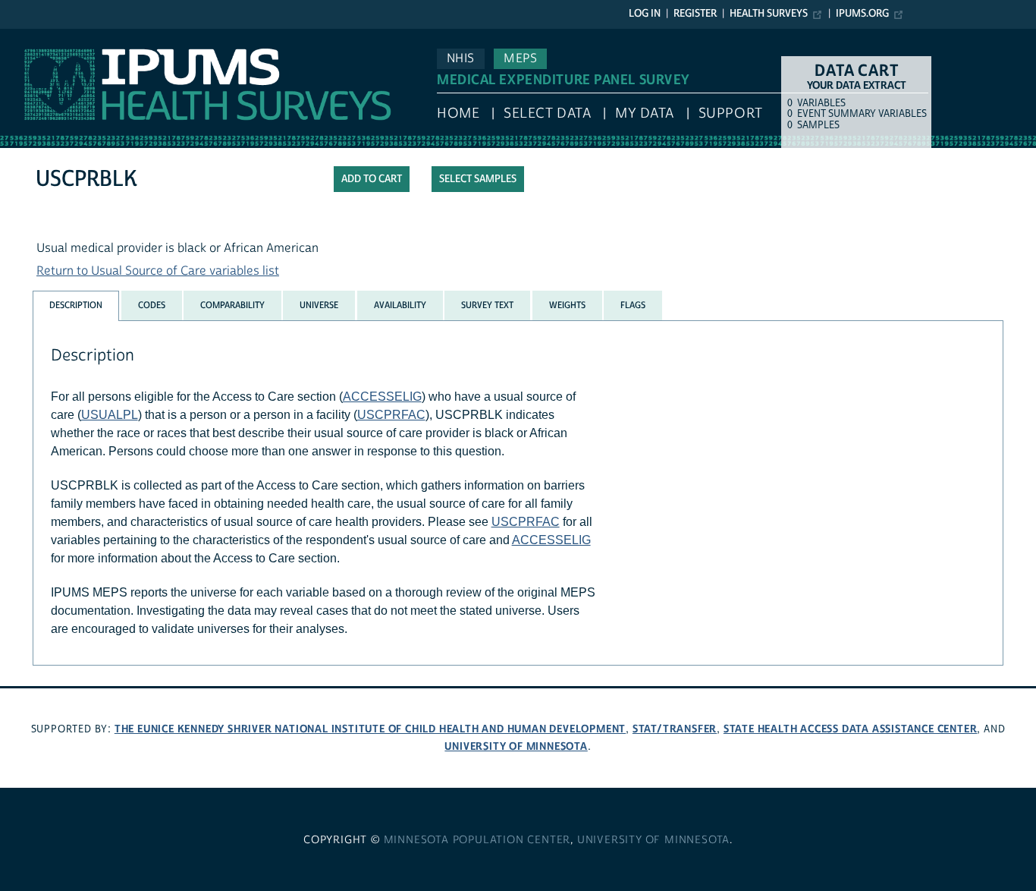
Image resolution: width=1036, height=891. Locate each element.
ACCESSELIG (382, 396)
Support (731, 113)
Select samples (477, 179)
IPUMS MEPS (35, 36)
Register (695, 13)
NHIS (461, 58)
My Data (644, 113)
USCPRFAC (391, 414)
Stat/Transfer (675, 729)
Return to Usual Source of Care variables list (157, 271)
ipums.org (862, 13)
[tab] (76, 305)
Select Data (547, 113)
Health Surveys (769, 13)
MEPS (520, 58)
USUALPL (109, 414)
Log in (645, 13)
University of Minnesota (515, 746)
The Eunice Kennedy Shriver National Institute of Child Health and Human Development (370, 729)
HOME (458, 113)
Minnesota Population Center (477, 840)
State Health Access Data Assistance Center (851, 729)
